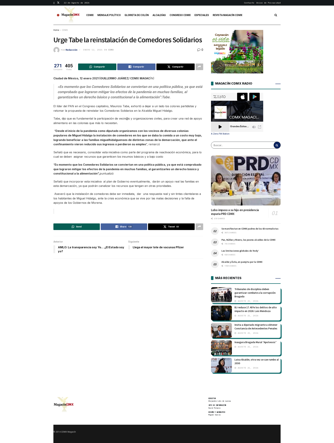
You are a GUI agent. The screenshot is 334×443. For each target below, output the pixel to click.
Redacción (71, 49)
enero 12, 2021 (92, 50)
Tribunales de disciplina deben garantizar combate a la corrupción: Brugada (255, 292)
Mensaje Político (109, 15)
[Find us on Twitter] (58, 3)
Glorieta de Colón (137, 15)
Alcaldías (159, 15)
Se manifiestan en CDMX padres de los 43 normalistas (250, 228)
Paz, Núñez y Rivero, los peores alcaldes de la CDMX (248, 239)
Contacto (249, 3)
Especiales (201, 15)
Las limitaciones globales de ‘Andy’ (240, 250)
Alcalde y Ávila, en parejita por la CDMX (242, 261)
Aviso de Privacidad (268, 3)
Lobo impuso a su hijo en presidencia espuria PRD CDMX (235, 212)
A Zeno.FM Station (220, 134)
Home (56, 30)
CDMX (90, 15)
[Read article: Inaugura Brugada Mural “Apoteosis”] (221, 347)
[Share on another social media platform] (199, 67)
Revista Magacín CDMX (227, 15)
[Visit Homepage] (70, 15)
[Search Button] (276, 15)
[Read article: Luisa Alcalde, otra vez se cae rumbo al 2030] (221, 365)
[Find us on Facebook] (54, 3)
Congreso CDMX (180, 15)
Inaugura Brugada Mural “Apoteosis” (255, 342)
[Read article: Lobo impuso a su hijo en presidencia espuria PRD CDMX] (246, 180)
